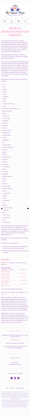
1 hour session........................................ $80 (11, 280)
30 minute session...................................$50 (11, 273)
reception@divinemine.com (15, 364)
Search (7, 388)
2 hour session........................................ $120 (12, 284)
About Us (12, 388)
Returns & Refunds (20, 388)
